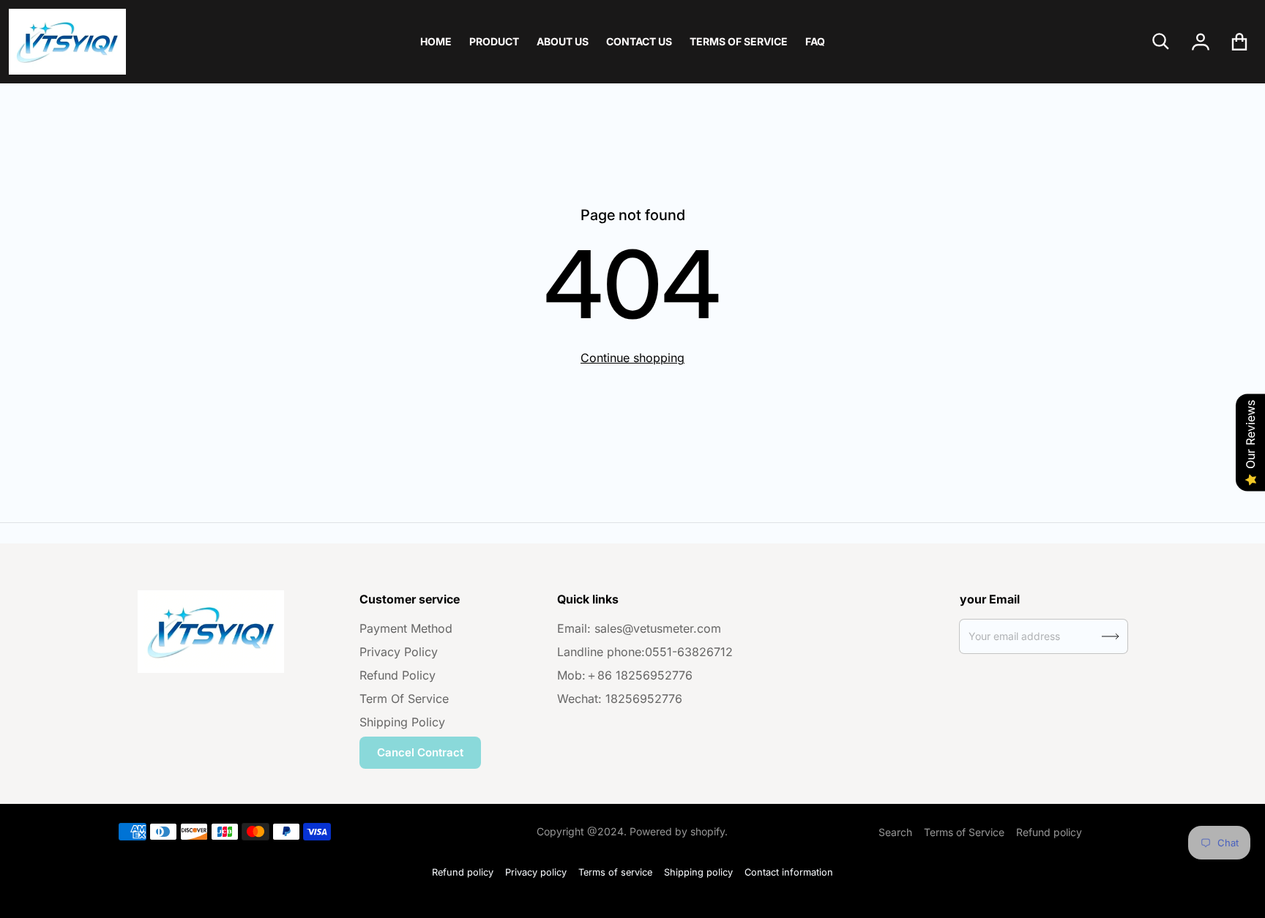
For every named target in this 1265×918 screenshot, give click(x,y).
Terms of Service (964, 832)
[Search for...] (1161, 42)
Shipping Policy (402, 722)
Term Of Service (404, 698)
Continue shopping (632, 357)
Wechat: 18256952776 (619, 698)
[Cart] (1239, 41)
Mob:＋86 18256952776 (625, 675)
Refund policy (1049, 832)
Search (895, 832)
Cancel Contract (420, 752)
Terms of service (615, 872)
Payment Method (405, 628)
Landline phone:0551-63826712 (645, 651)
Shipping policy (698, 872)
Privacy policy (536, 872)
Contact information (789, 872)
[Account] (1200, 41)
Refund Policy (397, 675)
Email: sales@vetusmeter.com (639, 628)
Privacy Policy (398, 651)
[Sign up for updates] (1110, 636)
